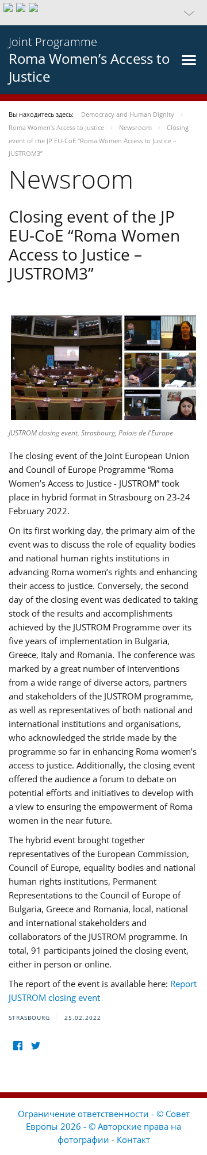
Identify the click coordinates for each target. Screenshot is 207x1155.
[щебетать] (35, 1046)
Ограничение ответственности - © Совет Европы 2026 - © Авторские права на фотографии (104, 1126)
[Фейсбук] (17, 1046)
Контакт (133, 1139)
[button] (103, 12)
